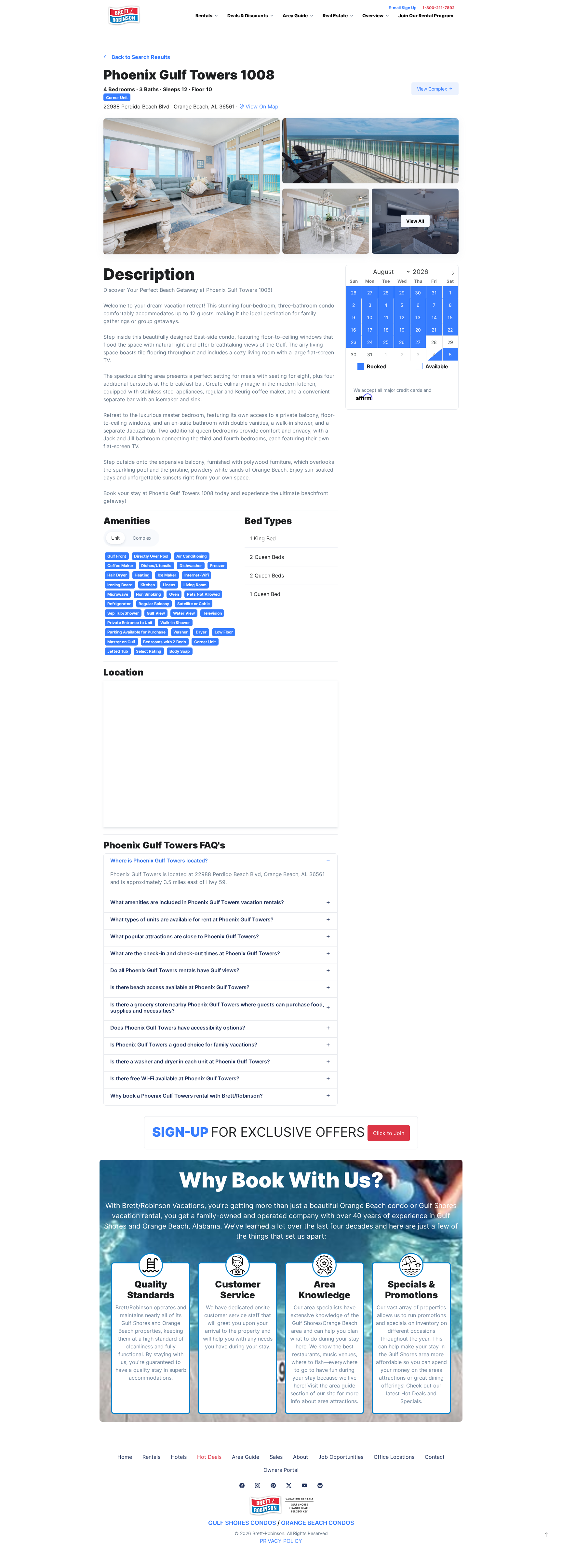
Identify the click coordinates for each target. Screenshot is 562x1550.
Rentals (151, 1457)
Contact (435, 1457)
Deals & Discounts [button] (247, 15)
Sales (276, 1457)
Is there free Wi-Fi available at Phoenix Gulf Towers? (174, 1078)
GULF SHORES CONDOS (242, 1522)
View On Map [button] (262, 106)
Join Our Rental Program (425, 15)
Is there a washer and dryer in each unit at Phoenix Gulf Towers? (190, 1061)
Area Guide (245, 1457)
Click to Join (388, 1133)
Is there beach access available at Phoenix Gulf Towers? (179, 987)
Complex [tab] (142, 538)
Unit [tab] (115, 538)
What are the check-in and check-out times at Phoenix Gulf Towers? (195, 953)
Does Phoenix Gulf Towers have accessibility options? (177, 1027)
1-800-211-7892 (438, 7)
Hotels (179, 1457)
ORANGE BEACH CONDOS (317, 1522)
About (300, 1457)
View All (415, 221)
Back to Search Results (140, 57)
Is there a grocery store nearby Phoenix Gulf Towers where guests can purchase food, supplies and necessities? (217, 1007)
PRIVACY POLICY (281, 1541)
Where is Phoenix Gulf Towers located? (159, 860)
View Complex (432, 89)
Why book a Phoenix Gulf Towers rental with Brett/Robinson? (186, 1095)
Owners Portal (281, 1470)
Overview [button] (372, 15)
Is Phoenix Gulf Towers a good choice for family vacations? (183, 1044)
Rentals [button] (203, 15)
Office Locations (394, 1457)
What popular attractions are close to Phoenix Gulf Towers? (184, 936)
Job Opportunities (340, 1457)
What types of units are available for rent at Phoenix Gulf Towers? (192, 919)
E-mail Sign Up (403, 7)
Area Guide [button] (295, 15)
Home (124, 1457)
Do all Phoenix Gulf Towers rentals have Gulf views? (174, 970)
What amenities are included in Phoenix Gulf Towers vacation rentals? (197, 902)
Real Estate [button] (335, 15)
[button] (191, 186)
